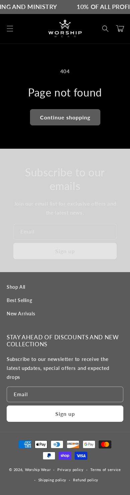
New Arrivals (21, 313)
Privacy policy (70, 469)
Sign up (65, 251)
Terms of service (105, 469)
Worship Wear (38, 469)
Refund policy (85, 480)
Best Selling (19, 300)
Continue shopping (65, 117)
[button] (10, 28)
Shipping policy (52, 480)
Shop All (16, 287)
